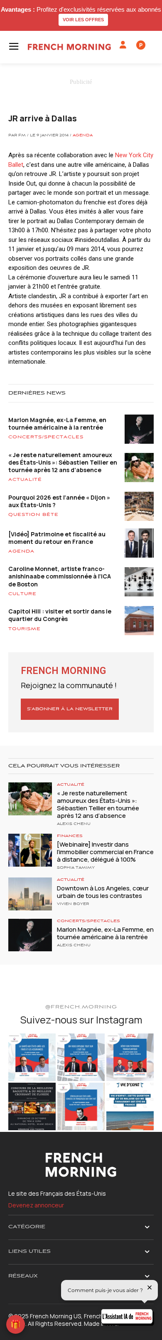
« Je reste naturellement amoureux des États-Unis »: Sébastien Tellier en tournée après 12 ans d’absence (62, 462)
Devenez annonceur (36, 1205)
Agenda (83, 135)
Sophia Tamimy (76, 868)
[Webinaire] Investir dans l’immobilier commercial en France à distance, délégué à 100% (105, 852)
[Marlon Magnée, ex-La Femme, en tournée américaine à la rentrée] (30, 935)
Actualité (25, 479)
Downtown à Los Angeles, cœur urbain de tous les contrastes (103, 892)
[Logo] (69, 47)
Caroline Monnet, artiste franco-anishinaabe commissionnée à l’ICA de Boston (59, 576)
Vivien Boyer (73, 904)
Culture (22, 593)
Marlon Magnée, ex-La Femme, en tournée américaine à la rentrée (57, 423)
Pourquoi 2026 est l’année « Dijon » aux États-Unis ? (59, 501)
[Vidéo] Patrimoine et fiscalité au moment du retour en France (57, 538)
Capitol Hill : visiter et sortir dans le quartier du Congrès (59, 615)
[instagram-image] (32, 1057)
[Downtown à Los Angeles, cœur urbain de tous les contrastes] (30, 893)
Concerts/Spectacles (45, 437)
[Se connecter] (123, 45)
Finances (70, 836)
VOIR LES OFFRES (83, 19)
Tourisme (24, 628)
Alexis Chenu (74, 824)
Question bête (33, 514)
